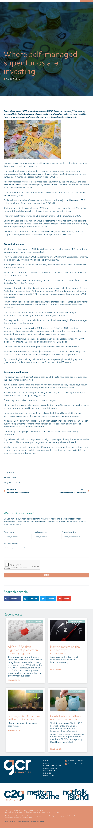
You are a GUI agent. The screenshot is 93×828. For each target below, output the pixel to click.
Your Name (9, 531)
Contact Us (48, 775)
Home (45, 761)
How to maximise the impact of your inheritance (65, 649)
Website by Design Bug (37, 821)
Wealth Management (52, 766)
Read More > (14, 680)
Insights (47, 773)
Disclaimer (25, 821)
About (46, 763)
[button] (12, 598)
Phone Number (69, 531)
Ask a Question (11, 543)
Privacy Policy (8, 821)
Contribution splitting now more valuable (65, 717)
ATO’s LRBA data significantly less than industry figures (23, 649)
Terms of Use (17, 821)
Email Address (39, 531)
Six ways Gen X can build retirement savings (25, 717)
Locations (48, 771)
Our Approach (50, 768)
